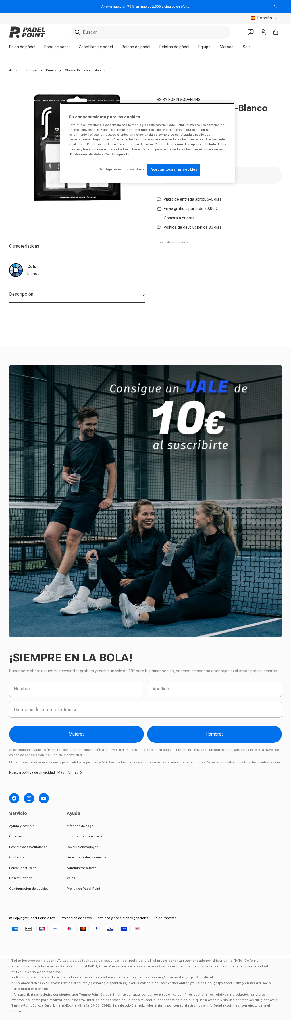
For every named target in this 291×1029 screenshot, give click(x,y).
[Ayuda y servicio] (250, 32)
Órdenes (15, 836)
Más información (70, 772)
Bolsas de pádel (136, 47)
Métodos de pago (80, 826)
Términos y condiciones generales (122, 918)
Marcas (227, 47)
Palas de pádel (22, 47)
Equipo (204, 47)
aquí (150, 149)
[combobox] (151, 32)
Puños (51, 70)
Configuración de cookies (28, 889)
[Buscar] (77, 32)
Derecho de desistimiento (86, 857)
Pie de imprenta (164, 918)
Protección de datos (76, 918)
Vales (71, 878)
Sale (247, 47)
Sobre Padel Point (22, 868)
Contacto (16, 857)
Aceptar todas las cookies (174, 169)
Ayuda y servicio (21, 826)
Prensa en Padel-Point (83, 889)
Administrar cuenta (82, 868)
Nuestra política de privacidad (32, 772)
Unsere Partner (20, 878)
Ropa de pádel (57, 47)
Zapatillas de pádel (96, 47)
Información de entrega (85, 836)
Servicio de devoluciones (28, 847)
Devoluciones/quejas (82, 847)
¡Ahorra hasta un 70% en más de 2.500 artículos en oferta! (145, 7)
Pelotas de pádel (174, 47)
